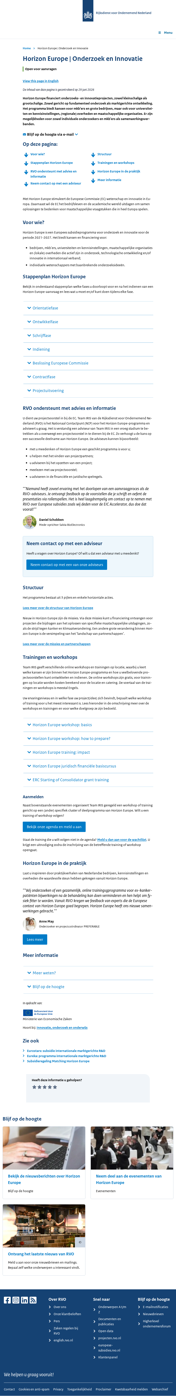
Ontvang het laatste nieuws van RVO (41, 1254)
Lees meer (35, 939)
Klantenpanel (108, 1357)
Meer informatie (109, 180)
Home (27, 48)
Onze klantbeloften (67, 1314)
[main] (88, 664)
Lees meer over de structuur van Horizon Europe (58, 608)
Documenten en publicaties (109, 1321)
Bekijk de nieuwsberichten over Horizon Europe (44, 1179)
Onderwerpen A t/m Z (112, 1309)
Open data (105, 1331)
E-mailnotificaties (155, 1307)
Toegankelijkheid (79, 1389)
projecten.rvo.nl (109, 1338)
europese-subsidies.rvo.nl (109, 1347)
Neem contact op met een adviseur (55, 183)
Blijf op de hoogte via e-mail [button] (50, 134)
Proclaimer (103, 1389)
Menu (168, 33)
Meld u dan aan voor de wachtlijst (121, 840)
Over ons (60, 1307)
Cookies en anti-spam (34, 1389)
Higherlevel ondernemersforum (157, 1323)
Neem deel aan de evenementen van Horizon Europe (129, 1179)
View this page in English (41, 81)
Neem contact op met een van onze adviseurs (66, 564)
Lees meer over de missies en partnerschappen (57, 644)
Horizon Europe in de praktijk (118, 171)
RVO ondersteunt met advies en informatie (53, 173)
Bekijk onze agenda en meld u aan (54, 826)
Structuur (104, 154)
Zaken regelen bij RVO (66, 1330)
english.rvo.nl (63, 1340)
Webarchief (160, 1389)
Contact (9, 1389)
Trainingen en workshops (115, 163)
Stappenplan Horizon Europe (51, 163)
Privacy (58, 1389)
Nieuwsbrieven (153, 1314)
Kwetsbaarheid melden (131, 1389)
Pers (57, 1321)
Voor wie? (37, 154)
